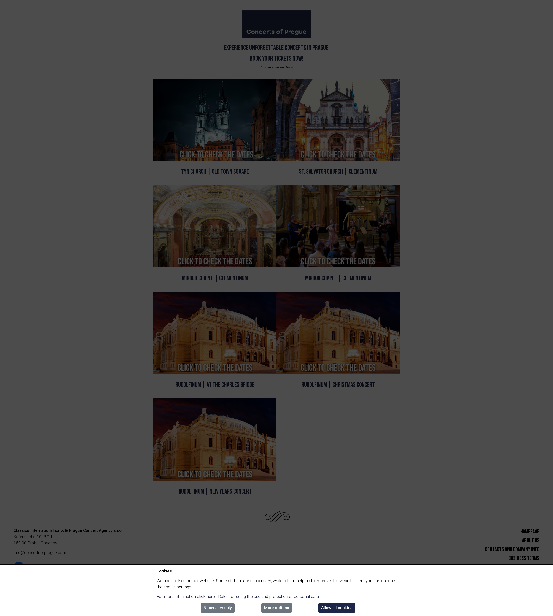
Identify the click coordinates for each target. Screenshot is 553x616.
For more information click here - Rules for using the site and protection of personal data (238, 596)
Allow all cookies (337, 607)
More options (276, 607)
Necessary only (217, 607)
